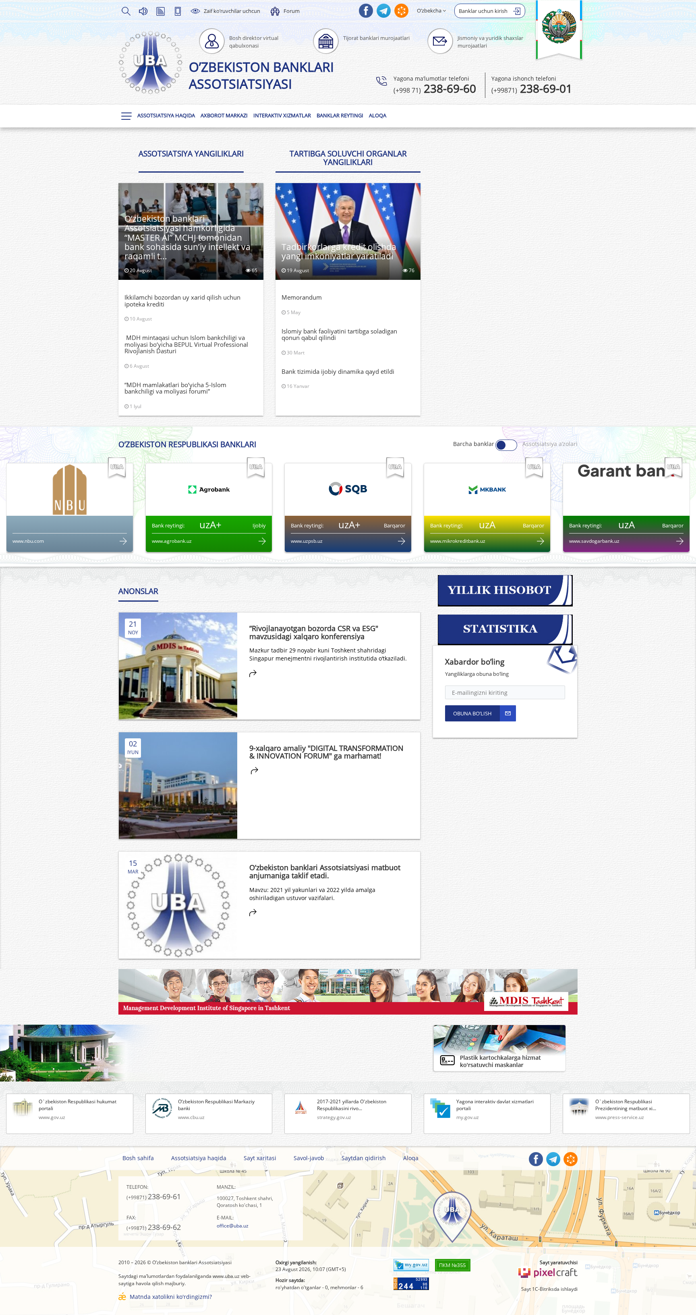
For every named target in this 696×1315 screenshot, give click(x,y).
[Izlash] (125, 11)
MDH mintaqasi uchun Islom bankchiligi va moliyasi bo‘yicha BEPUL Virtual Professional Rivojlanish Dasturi (186, 344)
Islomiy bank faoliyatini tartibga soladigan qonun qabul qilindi (339, 334)
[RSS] (160, 11)
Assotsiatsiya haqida (166, 115)
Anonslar (138, 591)
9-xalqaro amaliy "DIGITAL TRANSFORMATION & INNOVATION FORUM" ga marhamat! (326, 752)
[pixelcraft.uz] (548, 1271)
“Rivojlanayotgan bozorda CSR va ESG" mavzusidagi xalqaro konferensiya (313, 632)
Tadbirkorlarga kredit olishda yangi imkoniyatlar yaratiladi (339, 251)
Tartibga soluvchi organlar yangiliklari (348, 157)
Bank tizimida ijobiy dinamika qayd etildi (338, 371)
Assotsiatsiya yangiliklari (191, 153)
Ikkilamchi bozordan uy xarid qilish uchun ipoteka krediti (182, 300)
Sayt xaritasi (260, 1158)
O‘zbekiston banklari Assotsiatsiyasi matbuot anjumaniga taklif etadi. (324, 871)
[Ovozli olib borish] (143, 11)
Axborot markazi (224, 115)
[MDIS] (348, 991)
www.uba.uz (226, 1276)
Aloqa (377, 115)
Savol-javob (309, 1158)
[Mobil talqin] (177, 11)
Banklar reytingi (340, 115)
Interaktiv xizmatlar (282, 115)
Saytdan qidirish (364, 1158)
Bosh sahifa (138, 1158)
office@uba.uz (233, 1225)
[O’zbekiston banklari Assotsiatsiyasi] (150, 62)
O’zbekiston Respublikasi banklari (187, 444)
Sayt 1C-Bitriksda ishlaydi (549, 1289)
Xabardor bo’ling (474, 661)
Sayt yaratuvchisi (559, 1262)
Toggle (506, 445)
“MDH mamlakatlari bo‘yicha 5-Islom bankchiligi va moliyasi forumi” (175, 388)
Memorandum (302, 297)
